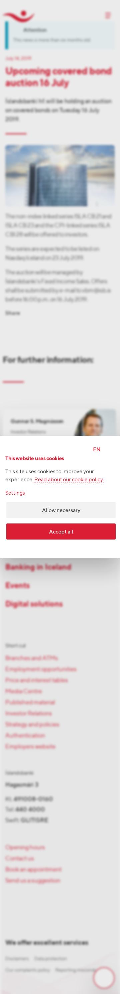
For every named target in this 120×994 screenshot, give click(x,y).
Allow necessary (61, 510)
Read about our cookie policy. (69, 479)
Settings (15, 493)
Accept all (61, 531)
